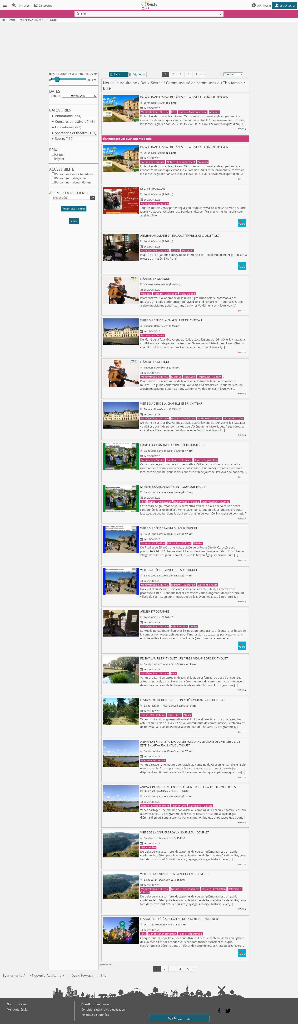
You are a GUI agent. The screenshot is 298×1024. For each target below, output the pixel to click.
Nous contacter (17, 1004)
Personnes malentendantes (73, 182)
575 (179, 1018)
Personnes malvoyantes (70, 178)
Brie (103, 975)
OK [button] (92, 198)
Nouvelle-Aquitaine (120, 82)
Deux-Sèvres (151, 82)
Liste (115, 74)
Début (55, 96)
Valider (74, 221)
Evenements (12, 975)
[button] (73, 210)
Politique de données (95, 1015)
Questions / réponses (95, 1004)
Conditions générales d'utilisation (103, 1009)
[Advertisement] (149, 46)
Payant (59, 159)
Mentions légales (18, 1009)
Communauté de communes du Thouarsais (204, 82)
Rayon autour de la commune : (69, 74)
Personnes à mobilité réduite (74, 174)
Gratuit (59, 155)
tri (221, 74)
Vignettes (137, 74)
